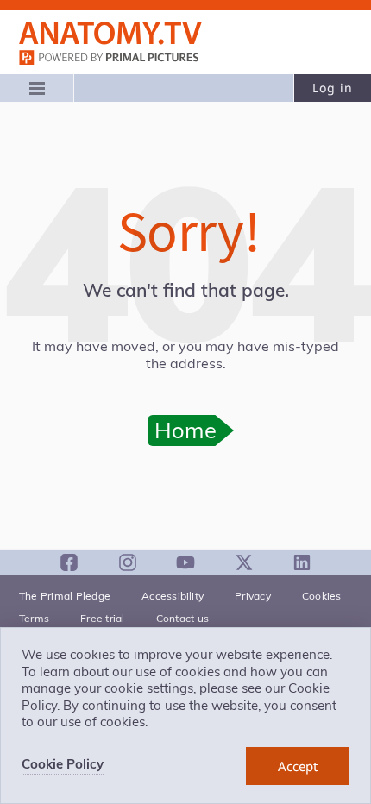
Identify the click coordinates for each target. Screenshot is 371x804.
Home (185, 429)
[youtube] (185, 562)
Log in (332, 87)
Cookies (322, 595)
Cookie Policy (63, 764)
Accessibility (172, 595)
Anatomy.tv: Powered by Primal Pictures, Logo (110, 33)
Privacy (253, 595)
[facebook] (69, 562)
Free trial (102, 618)
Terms (34, 618)
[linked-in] (302, 562)
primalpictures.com (110, 59)
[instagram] (128, 562)
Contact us (182, 618)
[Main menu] (37, 88)
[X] (244, 562)
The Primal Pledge (64, 595)
